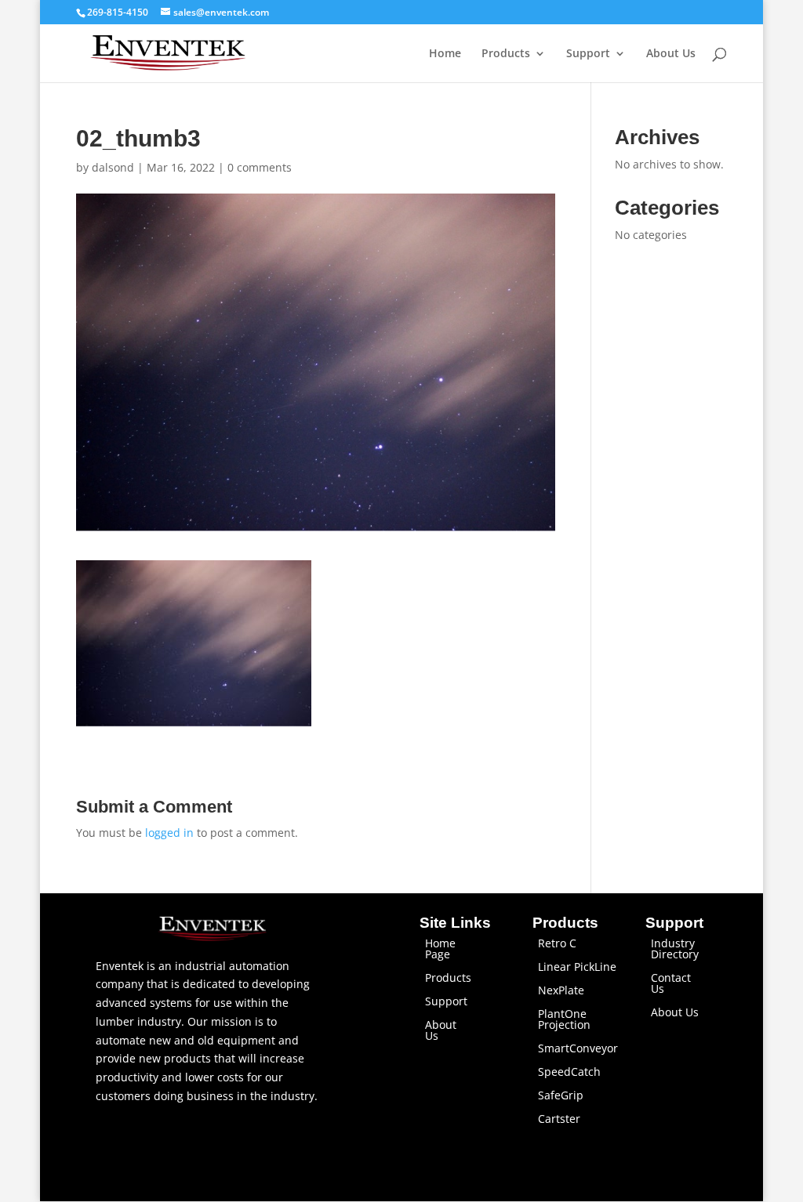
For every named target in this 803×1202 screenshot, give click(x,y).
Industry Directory (675, 949)
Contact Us (671, 984)
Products (505, 54)
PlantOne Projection (564, 1020)
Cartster (559, 1119)
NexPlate (561, 991)
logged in (169, 832)
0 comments (259, 167)
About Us (671, 54)
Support (588, 54)
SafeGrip (560, 1096)
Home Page (440, 949)
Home (445, 54)
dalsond (113, 167)
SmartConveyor (578, 1049)
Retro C (557, 944)
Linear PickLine (577, 967)
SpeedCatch (569, 1072)
